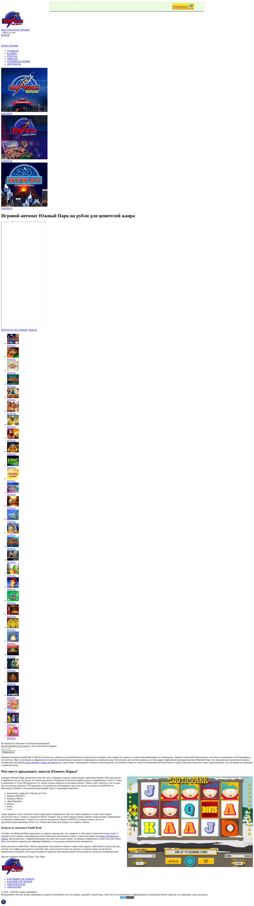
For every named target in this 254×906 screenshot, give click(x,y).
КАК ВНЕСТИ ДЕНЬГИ (19, 881)
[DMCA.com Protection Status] (127, 898)
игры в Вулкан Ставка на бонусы (41, 762)
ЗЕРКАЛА (12, 59)
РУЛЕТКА (12, 56)
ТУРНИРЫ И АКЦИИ (18, 61)
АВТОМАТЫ (14, 64)
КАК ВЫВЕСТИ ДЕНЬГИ (20, 879)
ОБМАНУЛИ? (14, 887)
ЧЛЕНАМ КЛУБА (16, 884)
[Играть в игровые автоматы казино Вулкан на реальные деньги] (12, 27)
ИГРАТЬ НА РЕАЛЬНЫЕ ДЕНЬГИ (19, 330)
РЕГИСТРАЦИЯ (9, 46)
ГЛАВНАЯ (12, 51)
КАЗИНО (12, 53)
